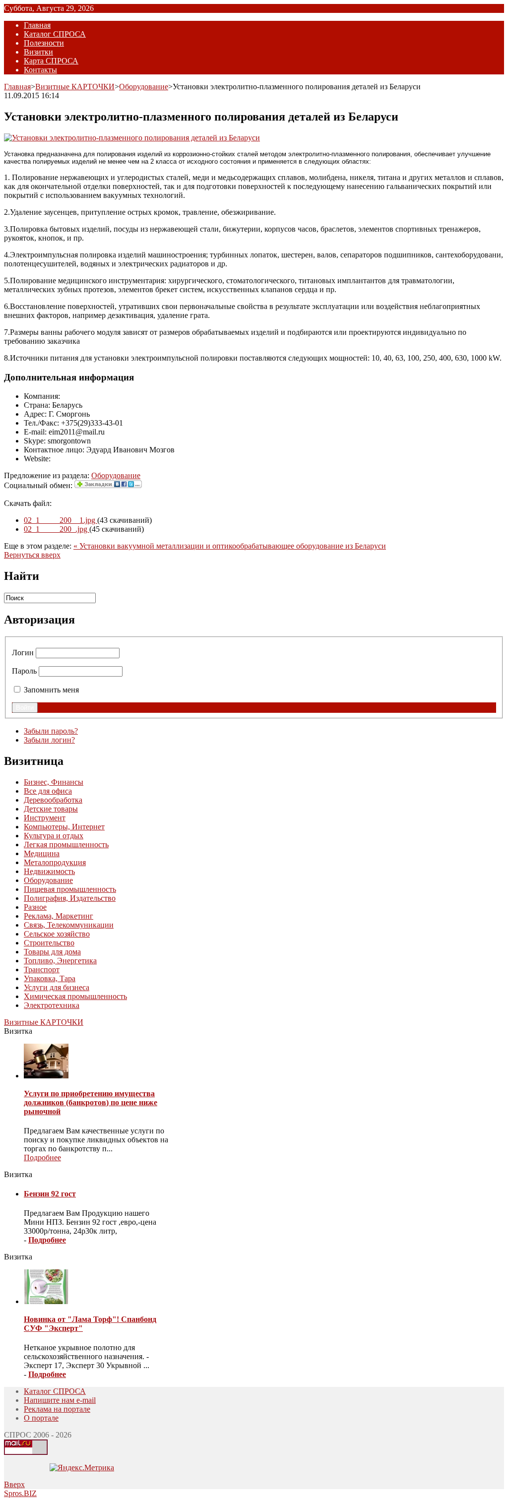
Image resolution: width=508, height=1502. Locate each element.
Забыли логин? (49, 740)
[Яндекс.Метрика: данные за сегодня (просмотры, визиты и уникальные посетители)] (82, 1467)
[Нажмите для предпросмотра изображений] (132, 137)
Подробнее (42, 1157)
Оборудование (143, 86)
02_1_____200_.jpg (56, 529)
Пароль (24, 671)
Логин (23, 652)
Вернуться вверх (32, 555)
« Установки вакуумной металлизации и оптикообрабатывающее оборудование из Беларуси (229, 546)
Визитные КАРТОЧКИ (75, 86)
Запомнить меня (51, 690)
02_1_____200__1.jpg (60, 520)
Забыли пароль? (51, 731)
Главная (17, 86)
